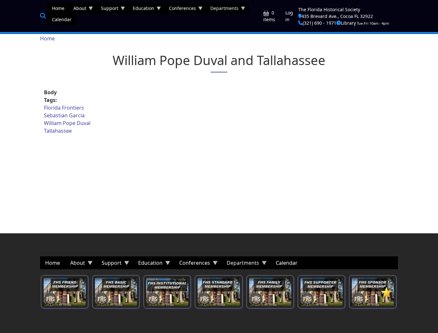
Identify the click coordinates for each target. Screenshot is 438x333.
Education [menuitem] (141, 9)
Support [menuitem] (107, 9)
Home (47, 38)
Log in (289, 16)
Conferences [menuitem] (180, 9)
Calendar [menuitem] (62, 19)
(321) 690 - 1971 (319, 23)
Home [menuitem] (58, 8)
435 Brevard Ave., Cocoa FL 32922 (337, 16)
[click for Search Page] (43, 16)
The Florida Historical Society (329, 9)
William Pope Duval (67, 123)
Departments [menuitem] (222, 9)
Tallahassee (58, 130)
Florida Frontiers (64, 107)
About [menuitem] (77, 9)
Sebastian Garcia (64, 115)
